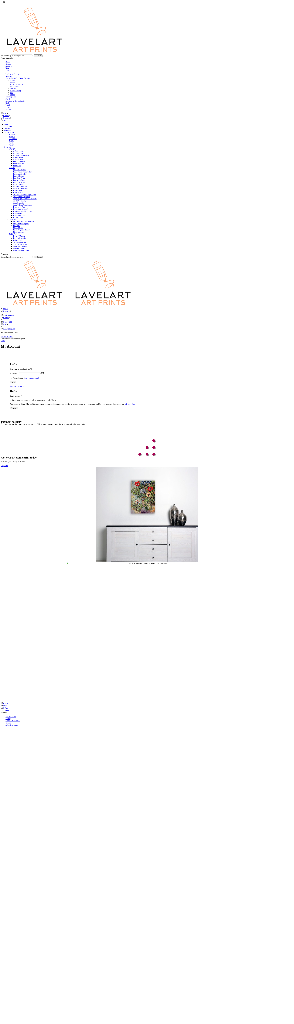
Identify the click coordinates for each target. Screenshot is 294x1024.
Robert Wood (18, 240)
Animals (13, 80)
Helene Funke (18, 190)
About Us (7, 130)
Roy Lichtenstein (19, 238)
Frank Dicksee (18, 176)
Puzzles (8, 107)
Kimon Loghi (18, 217)
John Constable (18, 203)
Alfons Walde (18, 151)
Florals (12, 82)
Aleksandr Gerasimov (21, 155)
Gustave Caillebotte (20, 188)
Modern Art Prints (12, 74)
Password (14, 374)
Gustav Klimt (18, 184)
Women (8, 109)
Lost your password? (31, 378)
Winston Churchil (19, 248)
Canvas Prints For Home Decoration (19, 78)
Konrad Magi (18, 213)
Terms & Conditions (13, 721)
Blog (7, 68)
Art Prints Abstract (17, 84)
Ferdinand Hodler (19, 174)
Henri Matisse (18, 193)
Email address (16, 396)
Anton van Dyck (19, 153)
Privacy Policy (11, 717)
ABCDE (12, 149)
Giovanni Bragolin (20, 186)
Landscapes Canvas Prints (15, 101)
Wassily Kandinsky (20, 246)
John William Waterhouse (22, 205)
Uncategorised (11, 97)
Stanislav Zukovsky (20, 242)
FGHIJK (12, 168)
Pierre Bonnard (18, 232)
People (12, 95)
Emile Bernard (18, 164)
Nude (8, 103)
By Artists (7, 147)
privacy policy (130, 404)
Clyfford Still (18, 159)
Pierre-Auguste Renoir (21, 230)
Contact (8, 64)
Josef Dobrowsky (19, 201)
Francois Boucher (19, 170)
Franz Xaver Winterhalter (22, 172)
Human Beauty (15, 91)
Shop (7, 70)
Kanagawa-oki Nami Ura (22, 211)
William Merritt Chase (21, 251)
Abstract (9, 76)
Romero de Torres (19, 207)
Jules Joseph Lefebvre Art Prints (25, 199)
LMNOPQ (13, 219)
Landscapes (14, 86)
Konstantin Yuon (19, 215)
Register (14, 408)
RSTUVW (13, 234)
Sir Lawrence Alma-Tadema (23, 222)
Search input (5, 56)
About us (9, 66)
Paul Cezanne (18, 228)
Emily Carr (17, 166)
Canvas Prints (9, 132)
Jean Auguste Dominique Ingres (24, 195)
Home (8, 62)
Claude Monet (18, 157)
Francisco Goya (19, 178)
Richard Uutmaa (19, 236)
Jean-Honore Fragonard (21, 197)
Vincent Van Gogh (20, 244)
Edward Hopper (19, 161)
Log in (13, 382)
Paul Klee (16, 226)
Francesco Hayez (19, 180)
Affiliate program (12, 725)
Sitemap (8, 719)
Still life (11, 145)
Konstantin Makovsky (21, 209)
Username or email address (20, 369)
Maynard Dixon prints (21, 224)
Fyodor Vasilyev (19, 182)
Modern (13, 89)
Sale (11, 93)
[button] (4, 466)
